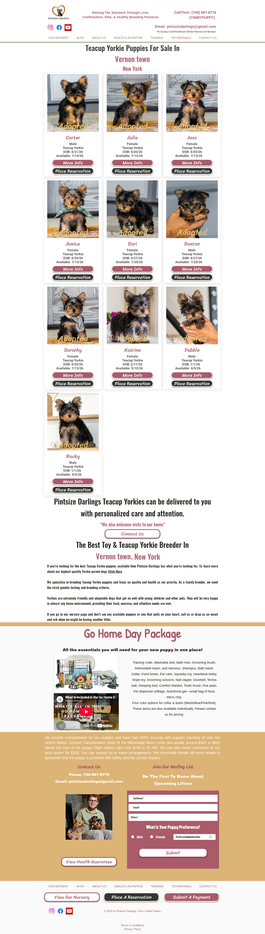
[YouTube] (68, 27)
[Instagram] (50, 27)
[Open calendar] (210, 837)
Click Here (115, 571)
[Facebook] (59, 27)
